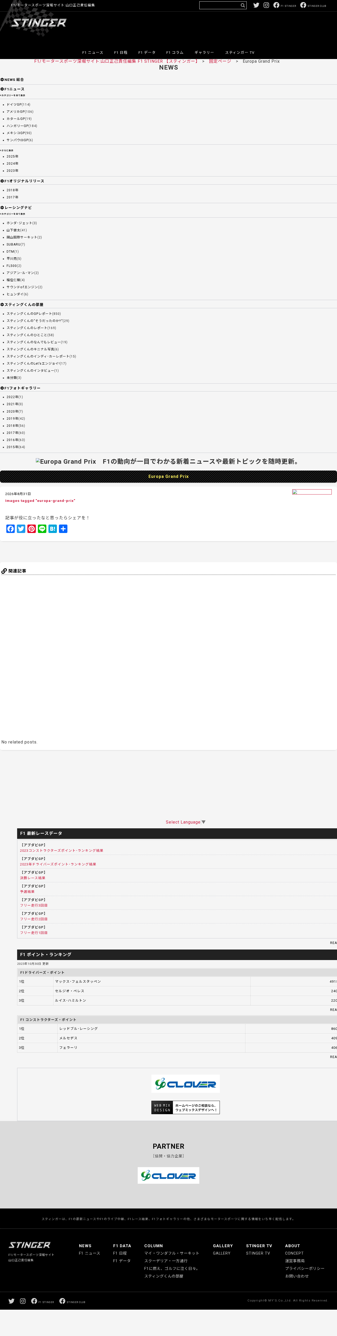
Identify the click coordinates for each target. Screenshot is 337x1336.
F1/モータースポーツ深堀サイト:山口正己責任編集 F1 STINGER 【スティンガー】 (116, 61)
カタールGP (16, 119)
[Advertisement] (230, 27)
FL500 (12, 266)
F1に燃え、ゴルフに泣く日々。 (172, 1268)
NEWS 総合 (14, 79)
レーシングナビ (18, 207)
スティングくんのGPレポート (29, 314)
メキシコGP (16, 133)
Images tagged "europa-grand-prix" (40, 500)
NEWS (85, 1246)
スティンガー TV (240, 52)
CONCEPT (294, 1253)
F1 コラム (175, 52)
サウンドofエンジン (22, 287)
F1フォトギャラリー (22, 388)
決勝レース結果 (33, 878)
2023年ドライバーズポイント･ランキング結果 (58, 864)
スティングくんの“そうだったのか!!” (35, 321)
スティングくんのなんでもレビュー (34, 342)
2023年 (12, 171)
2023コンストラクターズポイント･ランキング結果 (61, 851)
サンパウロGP (17, 140)
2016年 (12, 440)
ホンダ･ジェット (19, 223)
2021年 (12, 404)
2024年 (12, 163)
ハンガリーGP (17, 126)
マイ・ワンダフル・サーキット (172, 1253)
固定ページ (220, 61)
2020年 (12, 411)
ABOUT (292, 1246)
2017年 (12, 197)
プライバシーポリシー (305, 1268)
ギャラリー (204, 52)
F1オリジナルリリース (24, 181)
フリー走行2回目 (34, 919)
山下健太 (13, 230)
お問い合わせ (297, 1276)
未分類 (12, 378)
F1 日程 (121, 52)
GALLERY (223, 1246)
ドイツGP (14, 104)
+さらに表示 (6, 150)
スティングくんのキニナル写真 (30, 349)
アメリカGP (16, 112)
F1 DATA (122, 1246)
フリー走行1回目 (34, 933)
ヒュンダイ (15, 294)
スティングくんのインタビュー (30, 371)
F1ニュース (14, 89)
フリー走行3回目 (34, 905)
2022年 (12, 397)
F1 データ (147, 52)
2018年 (12, 190)
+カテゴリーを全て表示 (12, 95)
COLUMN (153, 1246)
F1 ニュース (92, 52)
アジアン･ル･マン (20, 273)
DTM (10, 251)
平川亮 (12, 259)
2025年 (12, 156)
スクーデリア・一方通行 (166, 1261)
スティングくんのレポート (27, 328)
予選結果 (27, 892)
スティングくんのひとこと (27, 335)
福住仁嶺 (13, 280)
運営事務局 (295, 1261)
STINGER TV (259, 1246)
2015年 (12, 447)
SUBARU (14, 244)
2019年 (12, 418)
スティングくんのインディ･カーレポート (38, 356)
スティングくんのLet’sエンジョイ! (33, 363)
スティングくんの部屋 (24, 304)
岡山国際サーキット (22, 237)
